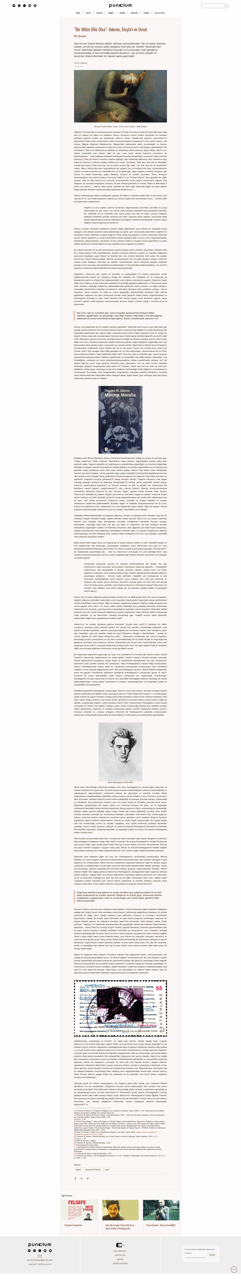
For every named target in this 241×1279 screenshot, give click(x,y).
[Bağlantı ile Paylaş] (87, 1178)
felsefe (78, 1170)
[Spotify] (35, 5)
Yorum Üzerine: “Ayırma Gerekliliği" (160, 1225)
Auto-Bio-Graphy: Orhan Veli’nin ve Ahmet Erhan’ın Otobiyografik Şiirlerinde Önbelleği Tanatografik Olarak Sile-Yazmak (119, 1226)
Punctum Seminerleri (73, 1225)
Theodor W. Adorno (93, 1170)
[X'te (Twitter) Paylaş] (81, 1178)
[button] (120, 1251)
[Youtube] (29, 5)
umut (107, 1170)
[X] (24, 5)
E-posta (188, 1253)
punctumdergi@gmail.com (40, 1260)
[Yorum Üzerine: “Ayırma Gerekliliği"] (161, 1210)
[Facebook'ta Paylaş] (75, 1178)
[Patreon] (14, 5)
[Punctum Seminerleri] (80, 1210)
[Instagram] (19, 5)
